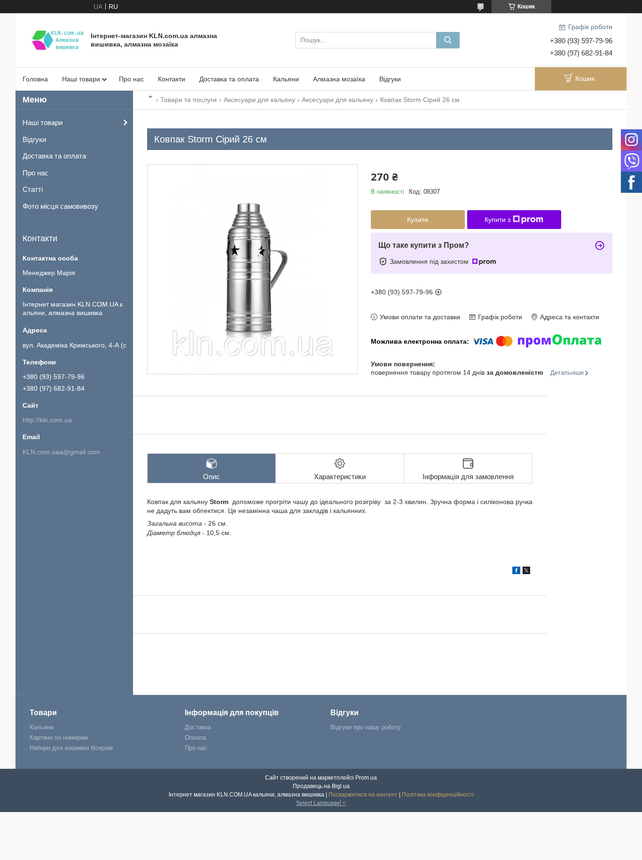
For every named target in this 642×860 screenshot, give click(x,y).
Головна (35, 79)
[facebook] (516, 572)
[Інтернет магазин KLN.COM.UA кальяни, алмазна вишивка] (58, 39)
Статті (33, 189)
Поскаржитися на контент (363, 794)
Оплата (195, 737)
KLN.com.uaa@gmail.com (61, 452)
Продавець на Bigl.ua (321, 786)
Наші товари (81, 79)
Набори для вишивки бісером (71, 747)
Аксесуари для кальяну (259, 99)
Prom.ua (366, 777)
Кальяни (286, 79)
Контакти (171, 79)
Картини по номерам (59, 737)
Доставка (198, 727)
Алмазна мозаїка (339, 79)
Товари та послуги (188, 99)
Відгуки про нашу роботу (365, 727)
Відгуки (390, 79)
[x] (526, 572)
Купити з (497, 219)
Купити (417, 219)
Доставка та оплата (229, 79)
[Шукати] (448, 40)
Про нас (131, 79)
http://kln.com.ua (47, 420)
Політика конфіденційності (438, 794)
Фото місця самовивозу (60, 206)
